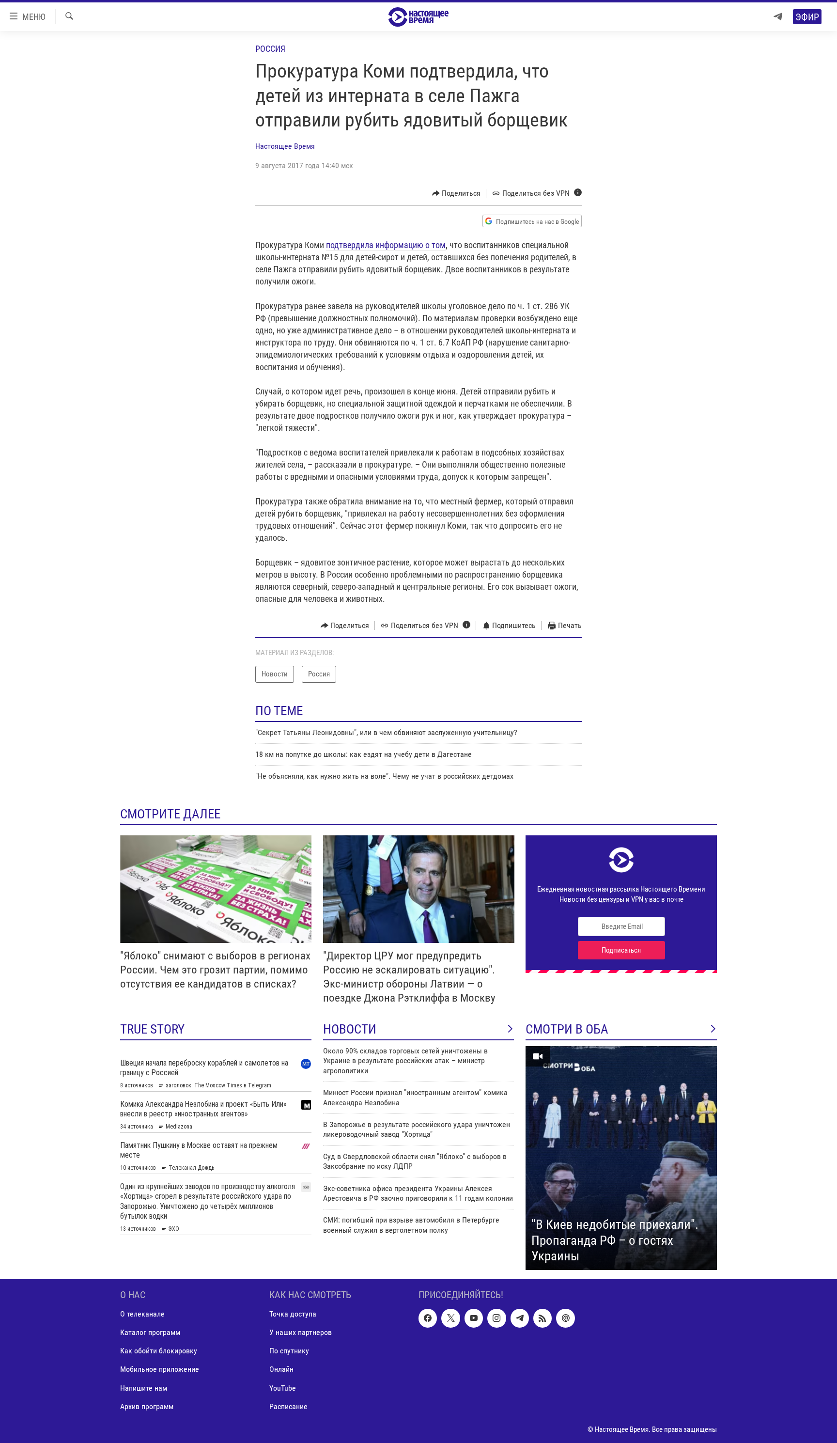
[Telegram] (778, 16)
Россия (270, 49)
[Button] (456, 193)
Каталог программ (150, 1332)
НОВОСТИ (349, 1029)
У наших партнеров (300, 1332)
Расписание (288, 1406)
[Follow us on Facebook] (427, 1318)
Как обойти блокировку (158, 1350)
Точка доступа (292, 1313)
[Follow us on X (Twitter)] (450, 1318)
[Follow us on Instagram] (496, 1318)
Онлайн (281, 1369)
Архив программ (146, 1406)
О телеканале (142, 1313)
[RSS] (542, 1318)
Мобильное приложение (159, 1369)
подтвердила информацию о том (386, 245)
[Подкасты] (565, 1318)
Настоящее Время (285, 146)
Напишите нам (143, 1387)
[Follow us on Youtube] (474, 1318)
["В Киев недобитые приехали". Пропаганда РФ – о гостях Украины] (621, 1158)
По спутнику (289, 1350)
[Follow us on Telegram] (520, 1318)
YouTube (282, 1387)
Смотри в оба (567, 1029)
